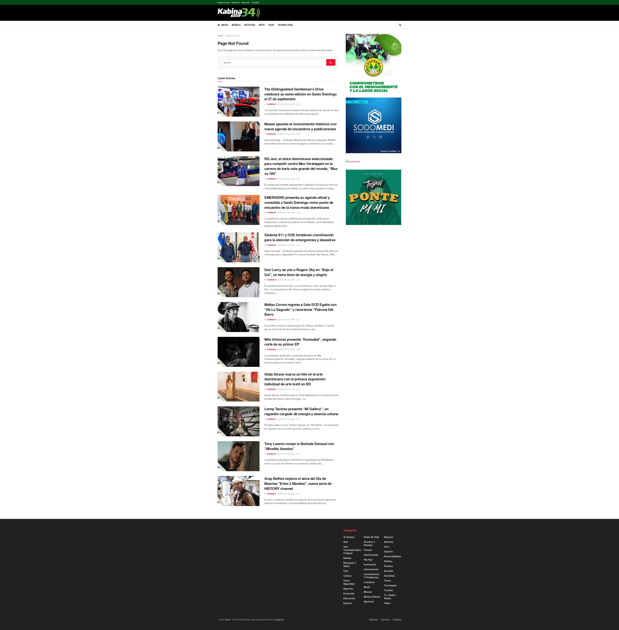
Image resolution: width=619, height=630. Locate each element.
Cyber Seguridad (349, 582)
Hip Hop (368, 559)
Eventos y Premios (369, 543)
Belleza (347, 558)
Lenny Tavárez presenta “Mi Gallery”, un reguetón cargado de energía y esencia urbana (301, 411)
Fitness (368, 549)
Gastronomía (371, 554)
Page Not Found (233, 35)
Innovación (370, 564)
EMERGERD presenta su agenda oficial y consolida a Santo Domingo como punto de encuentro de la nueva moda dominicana (298, 202)
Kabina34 (271, 104)
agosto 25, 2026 (287, 279)
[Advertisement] (247, 551)
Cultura (347, 575)
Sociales (388, 570)
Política (388, 561)
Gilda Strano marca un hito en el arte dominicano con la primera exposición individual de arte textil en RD (294, 379)
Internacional (371, 569)
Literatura (369, 582)
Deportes (348, 588)
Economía (348, 593)
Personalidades (392, 556)
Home (220, 35)
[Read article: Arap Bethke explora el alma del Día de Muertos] (239, 491)
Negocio (388, 537)
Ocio (271, 24)
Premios (388, 566)
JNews (228, 619)
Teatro (387, 580)
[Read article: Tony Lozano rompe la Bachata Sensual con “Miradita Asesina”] (239, 456)
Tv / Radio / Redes (390, 596)
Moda (367, 587)
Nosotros (236, 2)
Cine (345, 570)
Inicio (224, 24)
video (387, 603)
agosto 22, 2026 (287, 389)
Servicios (245, 2)
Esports (347, 603)
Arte (262, 24)
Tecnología (285, 24)
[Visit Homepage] (239, 12)
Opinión (388, 551)
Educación (349, 598)
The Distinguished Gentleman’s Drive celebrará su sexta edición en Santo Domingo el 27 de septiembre (300, 94)
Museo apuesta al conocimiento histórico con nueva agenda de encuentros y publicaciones (300, 126)
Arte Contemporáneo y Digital (352, 550)
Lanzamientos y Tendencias (371, 575)
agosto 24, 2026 (287, 349)
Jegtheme (279, 619)
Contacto (255, 2)
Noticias (249, 24)
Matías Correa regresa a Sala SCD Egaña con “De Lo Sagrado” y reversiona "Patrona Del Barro (300, 309)
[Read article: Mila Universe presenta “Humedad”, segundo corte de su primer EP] (239, 352)
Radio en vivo (224, 2)
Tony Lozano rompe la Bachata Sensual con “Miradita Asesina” (299, 446)
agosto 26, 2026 (287, 104)
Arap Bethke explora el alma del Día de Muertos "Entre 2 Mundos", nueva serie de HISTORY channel (297, 483)
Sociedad (389, 575)
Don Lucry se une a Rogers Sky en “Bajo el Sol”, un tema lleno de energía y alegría (298, 272)
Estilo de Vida (371, 537)
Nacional (368, 601)
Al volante (348, 537)
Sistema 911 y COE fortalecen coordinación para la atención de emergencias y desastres (299, 237)
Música (236, 24)
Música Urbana (372, 596)
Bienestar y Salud (349, 564)
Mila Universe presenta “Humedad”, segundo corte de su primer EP (300, 342)
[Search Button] (400, 25)
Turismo (388, 590)
